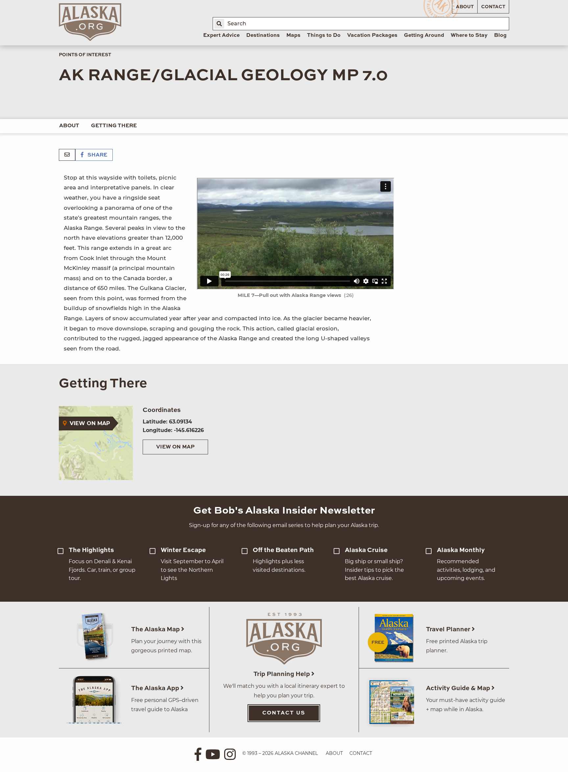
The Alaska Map (156, 629)
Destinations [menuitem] (263, 35)
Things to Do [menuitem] (324, 35)
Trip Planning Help (282, 674)
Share (96, 155)
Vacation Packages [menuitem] (372, 35)
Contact (493, 7)
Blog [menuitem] (500, 35)
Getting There (114, 126)
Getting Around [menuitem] (424, 35)
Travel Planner (449, 629)
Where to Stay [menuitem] (469, 35)
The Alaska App (155, 688)
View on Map (175, 447)
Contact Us (283, 713)
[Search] (219, 24)
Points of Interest (85, 55)
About (465, 7)
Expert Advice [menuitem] (221, 35)
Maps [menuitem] (293, 35)
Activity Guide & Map (458, 688)
